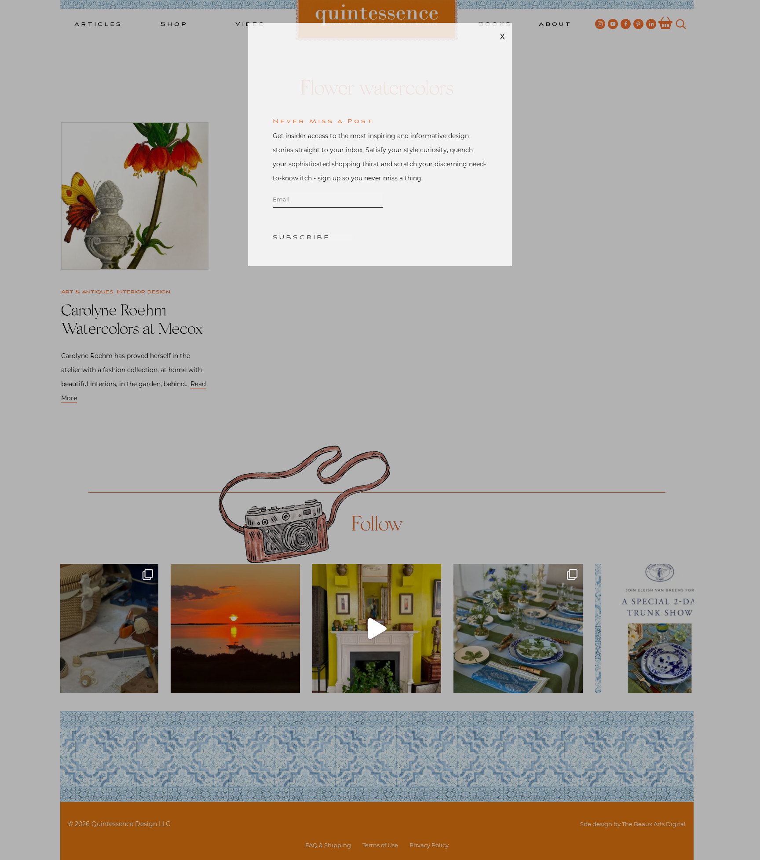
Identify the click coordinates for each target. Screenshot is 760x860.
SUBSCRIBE (301, 259)
